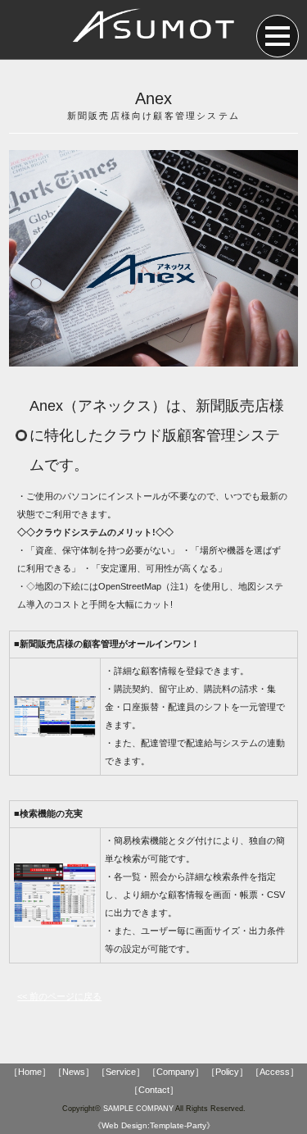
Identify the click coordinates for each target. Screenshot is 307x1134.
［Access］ (275, 1072)
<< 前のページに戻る (59, 996)
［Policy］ (227, 1072)
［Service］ (121, 1072)
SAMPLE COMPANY (138, 1108)
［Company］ (175, 1072)
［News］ (73, 1072)
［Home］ (30, 1072)
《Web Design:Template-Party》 (153, 1125)
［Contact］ (153, 1090)
